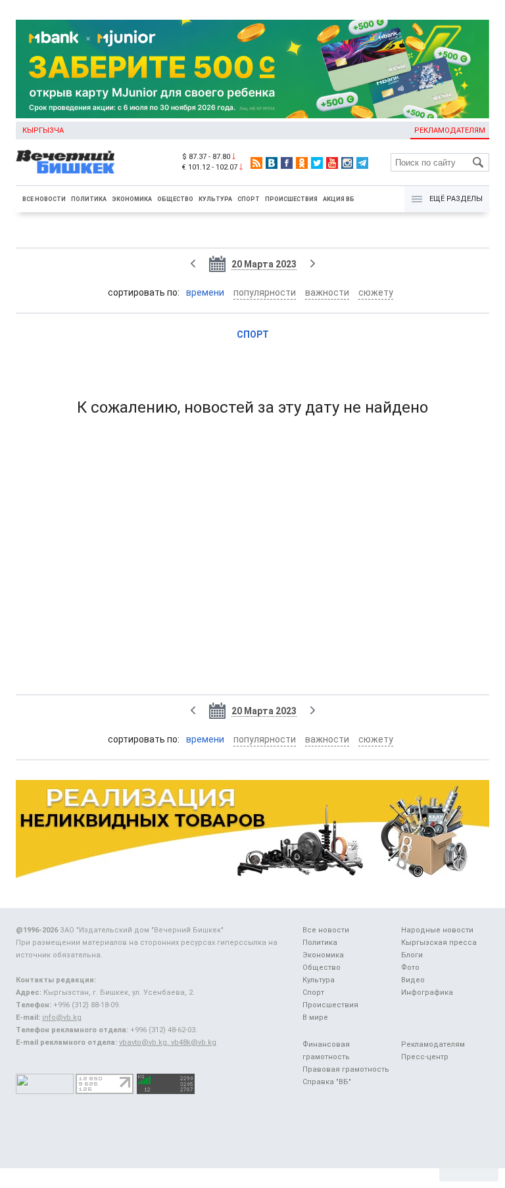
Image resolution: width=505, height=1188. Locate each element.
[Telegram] (362, 163)
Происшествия (291, 199)
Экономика (132, 199)
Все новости (44, 199)
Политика (89, 199)
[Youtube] (332, 163)
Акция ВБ (338, 199)
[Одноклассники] (302, 163)
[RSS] (256, 163)
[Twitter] (317, 163)
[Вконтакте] (271, 163)
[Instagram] (347, 163)
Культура (215, 199)
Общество (175, 199)
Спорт (248, 199)
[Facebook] (287, 163)
